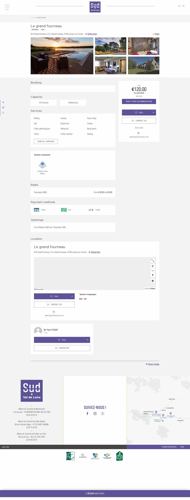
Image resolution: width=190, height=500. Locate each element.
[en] (183, 6)
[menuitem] (95, 7)
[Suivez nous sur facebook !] (3, 102)
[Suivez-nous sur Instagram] (3, 107)
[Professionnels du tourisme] (3, 113)
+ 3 (143, 65)
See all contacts (139, 128)
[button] (179, 6)
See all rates (139, 96)
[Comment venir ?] (158, 402)
